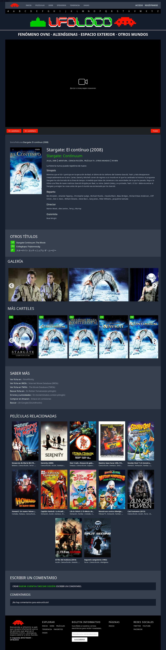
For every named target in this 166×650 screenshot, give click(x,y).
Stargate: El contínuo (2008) (35, 142)
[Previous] (11, 285)
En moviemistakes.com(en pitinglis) (49, 395)
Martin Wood (52, 208)
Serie (52, 626)
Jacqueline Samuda (120, 199)
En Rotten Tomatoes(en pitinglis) (41, 391)
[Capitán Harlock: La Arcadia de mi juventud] (54, 470)
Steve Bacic (83, 199)
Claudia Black (110, 196)
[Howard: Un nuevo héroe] (25, 470)
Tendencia (47, 629)
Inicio (12, 142)
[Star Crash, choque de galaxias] (83, 421)
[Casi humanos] (141, 470)
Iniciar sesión (47, 586)
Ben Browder (52, 196)
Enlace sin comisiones (41, 399)
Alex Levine (63, 208)
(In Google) (23, 402)
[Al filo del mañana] (69, 518)
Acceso (139, 5)
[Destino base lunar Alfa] (112, 421)
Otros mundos (103, 160)
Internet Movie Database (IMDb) (43, 383)
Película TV (89, 160)
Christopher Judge (81, 196)
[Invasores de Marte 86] (25, 421)
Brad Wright (52, 218)
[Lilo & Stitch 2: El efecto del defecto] (83, 470)
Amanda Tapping (66, 196)
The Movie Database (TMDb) (42, 387)
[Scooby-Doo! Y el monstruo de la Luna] (141, 421)
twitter (137, 626)
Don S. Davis (58, 199)
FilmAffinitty (28, 379)
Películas (19, 142)
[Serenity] (54, 421)
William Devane (71, 199)
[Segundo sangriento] (97, 518)
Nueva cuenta (27, 586)
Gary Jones (93, 199)
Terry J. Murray (75, 208)
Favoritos (58, 629)
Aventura (63, 160)
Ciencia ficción (76, 160)
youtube (146, 626)
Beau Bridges (122, 196)
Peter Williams (105, 199)
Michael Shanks (96, 196)
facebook (138, 629)
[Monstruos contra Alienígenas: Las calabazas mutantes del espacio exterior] (112, 470)
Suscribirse (79, 639)
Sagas (45, 633)
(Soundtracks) (35, 402)
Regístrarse (151, 5)
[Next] (154, 285)
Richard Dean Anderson (139, 196)
